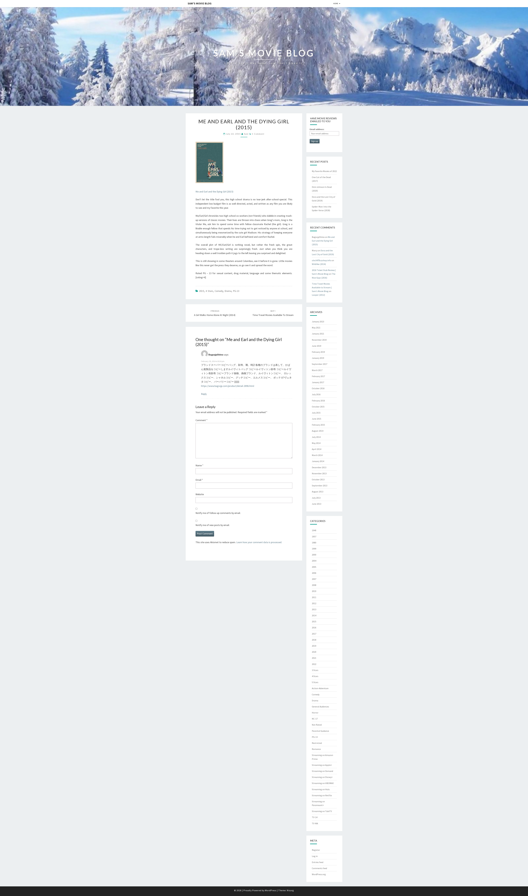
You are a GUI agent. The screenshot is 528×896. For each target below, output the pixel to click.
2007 (314, 579)
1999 (314, 548)
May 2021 (316, 327)
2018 (314, 639)
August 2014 (317, 430)
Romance (316, 749)
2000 (314, 554)
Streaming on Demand (322, 771)
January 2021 (318, 333)
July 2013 (316, 497)
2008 (314, 585)
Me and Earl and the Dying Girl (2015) (214, 191)
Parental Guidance (320, 731)
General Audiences (320, 706)
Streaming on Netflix (322, 795)
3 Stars (315, 670)
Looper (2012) (318, 294)
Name (199, 465)
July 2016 (316, 394)
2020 (314, 651)
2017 (314, 633)
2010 (314, 591)
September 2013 (319, 485)
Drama (228, 291)
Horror (315, 712)
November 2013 (319, 473)
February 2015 (318, 424)
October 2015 (318, 406)
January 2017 (318, 382)
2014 (314, 615)
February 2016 (318, 400)
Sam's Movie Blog (199, 3)
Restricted (317, 743)
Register (316, 850)
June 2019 (316, 345)
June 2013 (316, 503)
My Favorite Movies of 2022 (324, 171)
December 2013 (319, 467)
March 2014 (317, 455)
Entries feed (317, 862)
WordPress (270, 890)
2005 (314, 567)
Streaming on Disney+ (322, 777)
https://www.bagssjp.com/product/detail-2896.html (227, 386)
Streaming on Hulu (321, 789)
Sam (246, 134)
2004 (314, 560)
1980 (314, 542)
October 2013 (318, 479)
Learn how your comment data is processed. (259, 542)
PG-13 (236, 291)
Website (200, 494)
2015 (201, 291)
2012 (314, 603)
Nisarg (290, 890)
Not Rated (317, 724)
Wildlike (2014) (319, 264)
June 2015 (316, 418)
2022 (314, 664)
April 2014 (316, 449)
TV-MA (315, 823)
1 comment (258, 134)
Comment (201, 420)
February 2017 (318, 376)
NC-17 (315, 718)
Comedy (219, 291)
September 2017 (319, 364)
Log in (315, 856)
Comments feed (319, 868)
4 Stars (209, 291)
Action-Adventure (320, 688)
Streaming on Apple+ (322, 765)
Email (199, 479)
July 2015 (316, 412)
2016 (314, 627)
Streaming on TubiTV (322, 811)
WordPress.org (319, 874)
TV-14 (314, 817)
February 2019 (318, 352)
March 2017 (317, 370)
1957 (314, 536)
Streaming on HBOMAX (323, 783)
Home (335, 3)
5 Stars (315, 682)
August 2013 (317, 491)
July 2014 (316, 437)
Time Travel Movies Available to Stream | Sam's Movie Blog (322, 287)
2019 (314, 645)
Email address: (317, 129)
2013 (314, 609)
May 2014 (316, 443)
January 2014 (318, 461)
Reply (204, 393)
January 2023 (318, 321)
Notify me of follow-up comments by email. (218, 513)
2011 (314, 597)
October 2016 (318, 388)
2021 (314, 658)
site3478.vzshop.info (321, 260)
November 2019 (319, 339)
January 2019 (318, 358)
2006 (314, 573)
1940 (314, 530)
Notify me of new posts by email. (213, 525)
